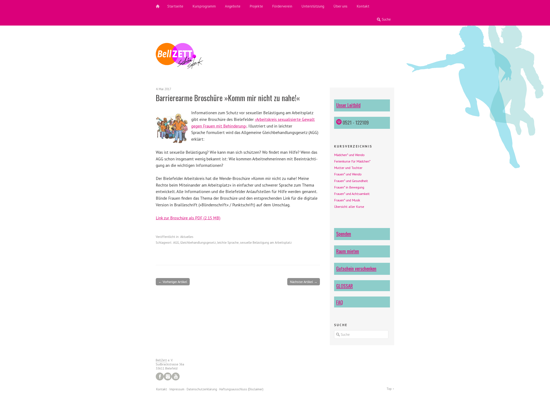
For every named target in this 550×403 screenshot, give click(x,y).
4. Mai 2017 (163, 89)
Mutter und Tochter (348, 168)
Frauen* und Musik (347, 200)
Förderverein (282, 6)
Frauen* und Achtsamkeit (352, 194)
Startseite (175, 6)
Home (160, 6)
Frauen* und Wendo (348, 174)
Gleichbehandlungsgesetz (198, 242)
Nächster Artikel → (303, 282)
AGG (176, 242)
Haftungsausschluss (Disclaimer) (241, 389)
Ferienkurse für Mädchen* (352, 161)
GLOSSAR (344, 285)
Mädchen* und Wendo (349, 155)
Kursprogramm (204, 6)
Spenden (343, 233)
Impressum (176, 389)
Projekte (256, 6)
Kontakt (363, 6)
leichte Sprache (228, 242)
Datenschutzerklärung (202, 389)
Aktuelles (186, 237)
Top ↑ (390, 389)
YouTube (176, 376)
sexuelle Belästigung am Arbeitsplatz (266, 242)
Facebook (160, 376)
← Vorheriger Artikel (172, 282)
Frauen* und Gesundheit (351, 181)
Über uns (340, 6)
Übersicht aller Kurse (349, 206)
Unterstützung (312, 6)
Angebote (232, 6)
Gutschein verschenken (356, 268)
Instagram (168, 376)
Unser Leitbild (348, 104)
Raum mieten (347, 250)
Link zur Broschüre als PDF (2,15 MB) (188, 218)
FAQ (339, 302)
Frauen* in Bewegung (349, 187)
